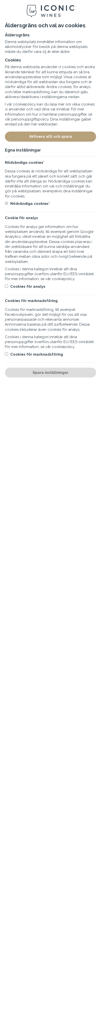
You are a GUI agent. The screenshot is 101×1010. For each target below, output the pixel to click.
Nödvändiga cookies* (29, 203)
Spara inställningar (50, 372)
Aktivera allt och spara (50, 136)
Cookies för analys (27, 286)
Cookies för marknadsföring (36, 354)
